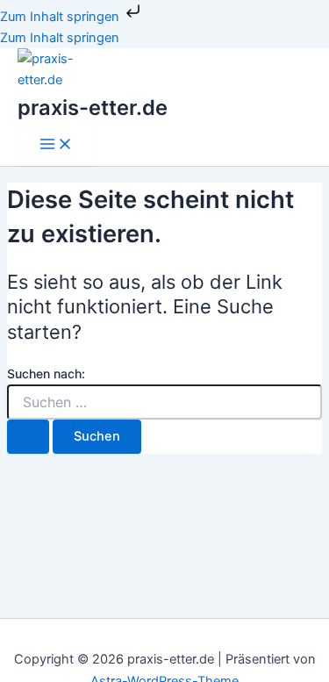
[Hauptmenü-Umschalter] (56, 145)
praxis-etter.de (93, 107)
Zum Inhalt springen (61, 17)
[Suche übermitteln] (28, 437)
